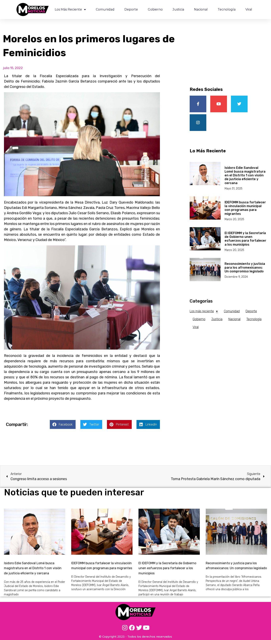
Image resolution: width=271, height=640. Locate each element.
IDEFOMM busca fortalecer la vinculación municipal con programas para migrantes (245, 208)
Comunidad (105, 9)
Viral (248, 9)
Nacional (201, 9)
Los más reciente (68, 9)
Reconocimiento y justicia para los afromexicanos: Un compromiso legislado (245, 267)
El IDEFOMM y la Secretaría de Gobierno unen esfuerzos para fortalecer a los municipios (245, 238)
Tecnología (226, 9)
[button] (63, 424)
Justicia (178, 9)
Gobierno (155, 9)
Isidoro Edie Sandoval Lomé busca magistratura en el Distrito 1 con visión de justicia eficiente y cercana (245, 175)
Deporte (131, 9)
